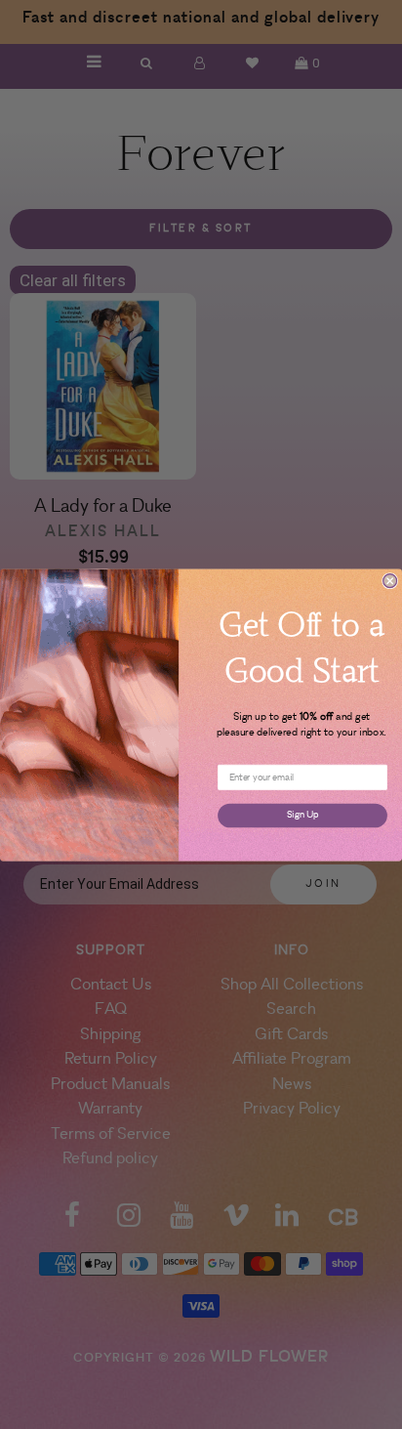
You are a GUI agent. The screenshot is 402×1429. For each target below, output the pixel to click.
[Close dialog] (390, 580)
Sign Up (302, 815)
